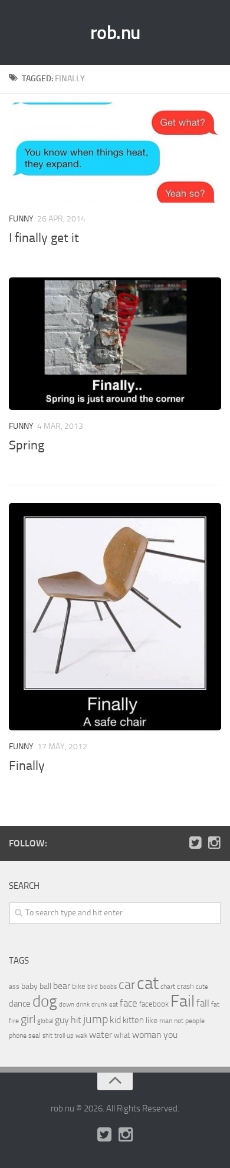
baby (29, 986)
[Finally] (115, 616)
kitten (133, 1020)
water (100, 1034)
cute (202, 987)
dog (44, 1001)
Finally (27, 765)
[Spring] (115, 343)
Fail (182, 1001)
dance (20, 1004)
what (122, 1035)
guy (62, 1019)
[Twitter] (195, 843)
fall (202, 1003)
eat (113, 1004)
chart (167, 986)
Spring (26, 445)
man (165, 1021)
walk (81, 1036)
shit (47, 1035)
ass (14, 986)
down (66, 1004)
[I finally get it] (115, 152)
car (127, 984)
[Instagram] (214, 843)
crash (185, 986)
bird (92, 987)
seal (34, 1035)
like (151, 1020)
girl (28, 1019)
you (170, 1034)
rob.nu (115, 32)
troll (59, 1036)
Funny (21, 219)
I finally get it (44, 238)
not (178, 1021)
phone (18, 1035)
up (70, 1036)
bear (61, 985)
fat (215, 1004)
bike (79, 986)
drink (83, 1004)
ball (45, 986)
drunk (99, 1004)
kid (115, 1019)
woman (147, 1034)
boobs (108, 986)
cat (148, 983)
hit (76, 1019)
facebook (154, 1004)
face (128, 1003)
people (195, 1020)
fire (14, 1021)
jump (95, 1019)
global (45, 1021)
